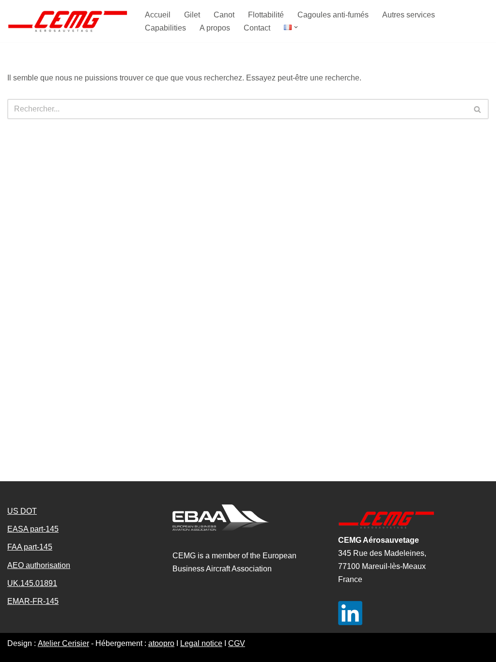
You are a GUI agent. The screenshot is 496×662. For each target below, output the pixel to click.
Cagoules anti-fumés (333, 15)
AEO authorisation (38, 565)
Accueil (157, 15)
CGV (236, 643)
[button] (296, 27)
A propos (215, 28)
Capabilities (165, 28)
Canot (224, 15)
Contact (257, 28)
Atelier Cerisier (63, 643)
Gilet (192, 15)
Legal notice (201, 643)
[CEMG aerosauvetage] (67, 21)
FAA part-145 (29, 547)
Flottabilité (266, 15)
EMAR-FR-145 (33, 601)
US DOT (22, 511)
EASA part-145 (33, 529)
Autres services (408, 15)
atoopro (161, 643)
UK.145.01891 (32, 583)
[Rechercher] (478, 109)
